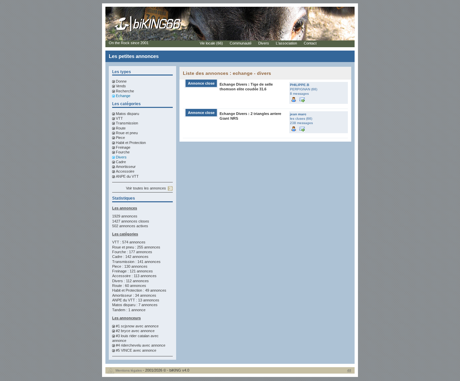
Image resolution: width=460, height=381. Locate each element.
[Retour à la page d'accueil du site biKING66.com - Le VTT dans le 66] (148, 31)
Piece (120, 138)
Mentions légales (129, 370)
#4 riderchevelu (128, 345)
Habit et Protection (131, 143)
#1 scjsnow (125, 326)
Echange (123, 96)
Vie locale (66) (211, 43)
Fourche (123, 152)
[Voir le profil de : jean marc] (293, 128)
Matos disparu (127, 114)
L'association (286, 43)
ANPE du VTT (127, 176)
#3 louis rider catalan (133, 336)
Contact (310, 43)
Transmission (127, 123)
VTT (119, 118)
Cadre (121, 162)
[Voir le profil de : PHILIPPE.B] (293, 99)
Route (121, 128)
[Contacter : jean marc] (302, 128)
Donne (121, 81)
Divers (121, 157)
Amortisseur (126, 167)
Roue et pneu (127, 133)
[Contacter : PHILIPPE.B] (302, 99)
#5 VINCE (124, 350)
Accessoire (125, 171)
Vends (121, 86)
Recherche (125, 91)
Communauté (241, 43)
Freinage (123, 147)
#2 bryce (123, 331)
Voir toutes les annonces (146, 188)
